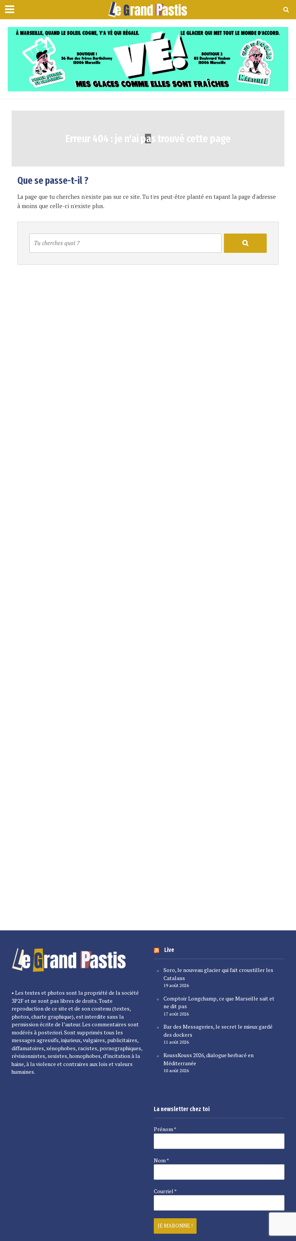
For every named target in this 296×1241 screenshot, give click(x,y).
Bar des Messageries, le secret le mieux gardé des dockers (217, 1030)
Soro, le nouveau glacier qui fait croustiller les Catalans (218, 974)
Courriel (165, 1191)
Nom (161, 1160)
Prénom (165, 1129)
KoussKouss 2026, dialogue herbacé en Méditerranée (208, 1059)
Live (169, 949)
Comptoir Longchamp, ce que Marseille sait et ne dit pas (218, 1002)
